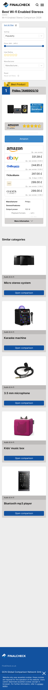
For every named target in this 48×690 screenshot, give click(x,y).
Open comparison (24, 292)
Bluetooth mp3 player (18, 503)
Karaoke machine (15, 338)
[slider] (5, 46)
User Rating (8, 52)
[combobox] (5, 65)
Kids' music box (14, 448)
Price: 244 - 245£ (11, 43)
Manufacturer (9, 61)
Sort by (6, 32)
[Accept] (44, 673)
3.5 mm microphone (17, 393)
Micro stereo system (17, 282)
